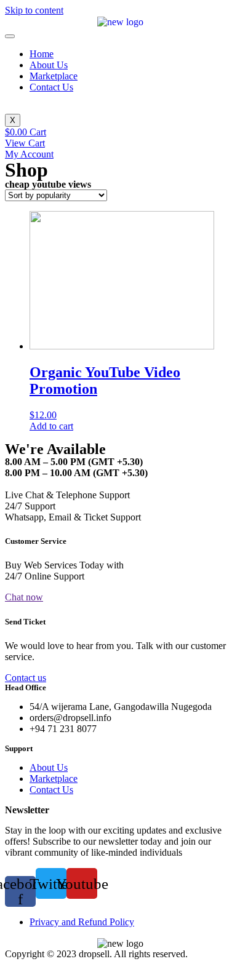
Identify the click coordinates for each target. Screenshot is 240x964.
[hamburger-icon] (10, 36)
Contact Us (51, 87)
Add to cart (51, 426)
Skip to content (34, 10)
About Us (49, 65)
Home (42, 54)
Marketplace (54, 76)
